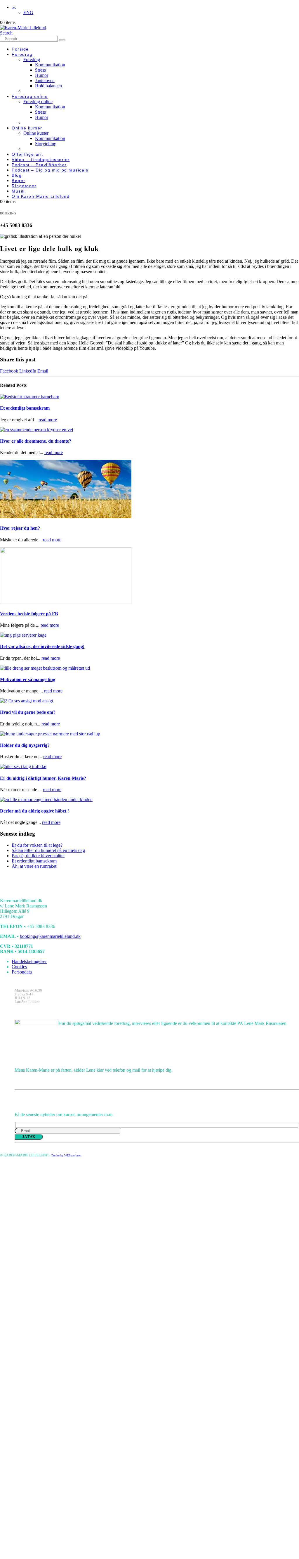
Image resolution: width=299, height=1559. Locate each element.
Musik (18, 191)
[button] (6, 32)
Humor (41, 75)
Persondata (22, 971)
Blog (17, 175)
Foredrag (22, 54)
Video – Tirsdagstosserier (41, 159)
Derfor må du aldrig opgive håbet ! (34, 810)
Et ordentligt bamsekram (25, 408)
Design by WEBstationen (66, 1155)
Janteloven (45, 80)
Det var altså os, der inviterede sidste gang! (42, 646)
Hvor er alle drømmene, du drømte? (35, 441)
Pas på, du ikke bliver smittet (38, 855)
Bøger (18, 180)
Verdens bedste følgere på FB (29, 613)
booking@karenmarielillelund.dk (50, 936)
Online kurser (27, 128)
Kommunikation (50, 64)
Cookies (19, 966)
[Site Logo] (23, 27)
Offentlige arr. (28, 154)
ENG (28, 12)
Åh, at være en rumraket (34, 866)
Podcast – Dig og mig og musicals (50, 170)
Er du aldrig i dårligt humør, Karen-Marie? (43, 778)
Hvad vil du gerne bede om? (27, 712)
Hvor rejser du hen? (20, 528)
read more (48, 419)
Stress (40, 69)
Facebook (9, 370)
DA (14, 7)
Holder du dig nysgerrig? (25, 745)
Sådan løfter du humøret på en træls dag (48, 850)
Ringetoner (24, 185)
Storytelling (45, 143)
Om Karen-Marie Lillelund (40, 196)
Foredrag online (30, 96)
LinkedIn (27, 370)
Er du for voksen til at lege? (37, 845)
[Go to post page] (29, 396)
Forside (20, 49)
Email (42, 370)
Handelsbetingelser (29, 961)
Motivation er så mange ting (27, 679)
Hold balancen (48, 85)
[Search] (62, 40)
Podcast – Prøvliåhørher (39, 164)
